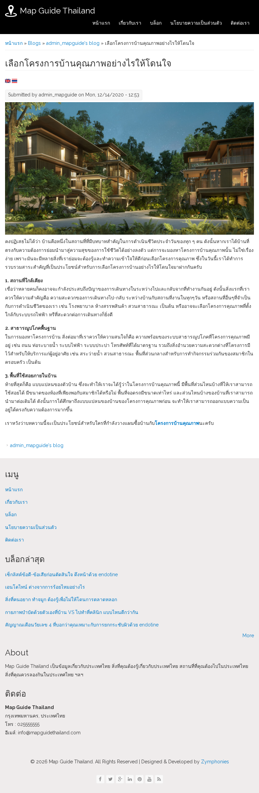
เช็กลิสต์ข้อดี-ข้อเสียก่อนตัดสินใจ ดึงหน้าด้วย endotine (61, 574)
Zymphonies (214, 761)
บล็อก (156, 23)
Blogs (34, 43)
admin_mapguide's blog (72, 43)
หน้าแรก (101, 23)
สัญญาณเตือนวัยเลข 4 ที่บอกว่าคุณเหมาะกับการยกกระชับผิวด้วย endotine (82, 624)
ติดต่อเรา (240, 23)
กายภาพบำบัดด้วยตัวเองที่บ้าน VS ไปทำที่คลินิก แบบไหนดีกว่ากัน (71, 612)
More (248, 635)
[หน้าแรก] (11, 11)
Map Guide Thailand (57, 11)
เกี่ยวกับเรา (130, 23)
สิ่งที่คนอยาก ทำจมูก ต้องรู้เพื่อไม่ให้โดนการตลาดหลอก (61, 599)
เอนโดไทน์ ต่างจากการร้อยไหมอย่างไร (45, 587)
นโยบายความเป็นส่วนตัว (196, 23)
